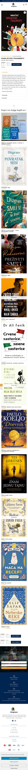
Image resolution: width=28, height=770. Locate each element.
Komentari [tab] (4, 98)
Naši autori (10, 56)
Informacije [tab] (4, 95)
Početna (2, 56)
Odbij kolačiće (14, 762)
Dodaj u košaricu (16, 64)
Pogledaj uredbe (14, 765)
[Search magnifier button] (24, 5)
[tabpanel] (14, 84)
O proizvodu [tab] (4, 72)
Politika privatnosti (14, 768)
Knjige (6, 56)
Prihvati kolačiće (14, 758)
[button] (2, 5)
